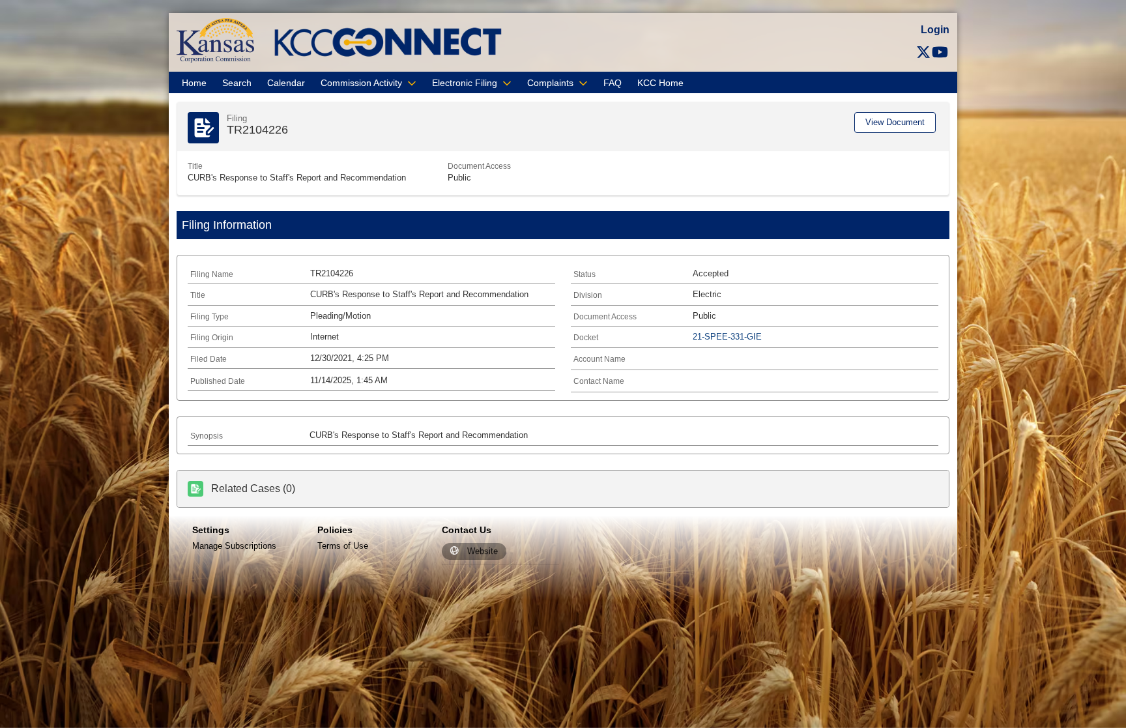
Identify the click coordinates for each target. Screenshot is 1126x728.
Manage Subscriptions (234, 546)
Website (482, 551)
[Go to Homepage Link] (215, 40)
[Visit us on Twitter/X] (923, 52)
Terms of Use (342, 546)
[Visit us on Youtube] (940, 52)
